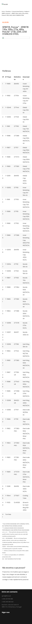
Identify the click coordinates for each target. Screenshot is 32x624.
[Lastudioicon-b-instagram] (7, 618)
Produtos (8, 11)
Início (3, 11)
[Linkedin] (11, 618)
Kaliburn (27, 11)
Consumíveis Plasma (17, 11)
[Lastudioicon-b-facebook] (3, 618)
